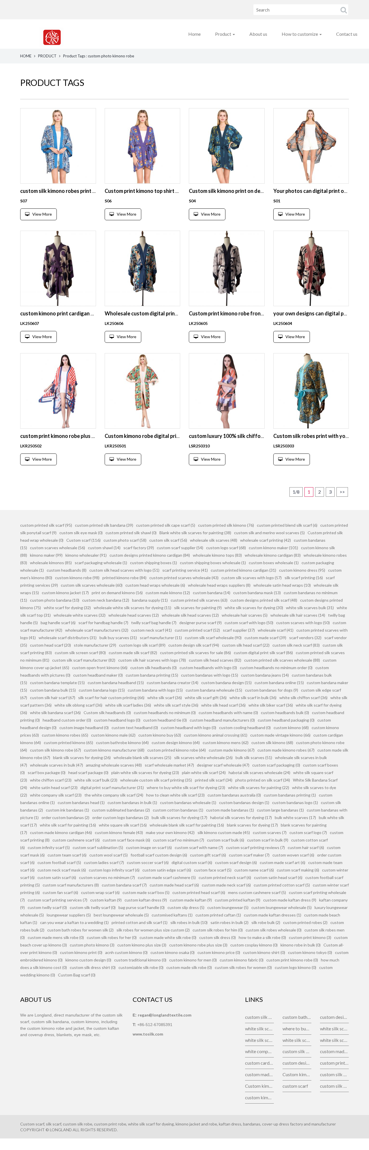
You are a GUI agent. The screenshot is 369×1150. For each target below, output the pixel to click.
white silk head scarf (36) (223, 705)
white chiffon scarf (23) (50, 780)
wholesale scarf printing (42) (265, 540)
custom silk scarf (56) (168, 540)
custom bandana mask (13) (257, 592)
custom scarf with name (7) (199, 847)
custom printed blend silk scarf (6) (287, 525)
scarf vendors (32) (305, 637)
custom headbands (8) (66, 570)
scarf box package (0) (46, 772)
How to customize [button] (300, 34)
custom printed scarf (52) (197, 630)
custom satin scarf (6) (56, 877)
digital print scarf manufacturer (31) (112, 787)
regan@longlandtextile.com (164, 1014)
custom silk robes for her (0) (112, 937)
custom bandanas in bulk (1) (132, 802)
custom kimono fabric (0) (241, 959)
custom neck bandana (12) (105, 600)
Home (194, 34)
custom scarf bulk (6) (225, 839)
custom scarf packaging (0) (276, 765)
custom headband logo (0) (117, 720)
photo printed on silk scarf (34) (262, 780)
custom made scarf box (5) (146, 892)
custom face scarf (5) (212, 869)
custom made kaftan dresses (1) (272, 914)
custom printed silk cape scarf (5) (165, 525)
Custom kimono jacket (297, 1074)
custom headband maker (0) (98, 675)
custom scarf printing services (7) (57, 899)
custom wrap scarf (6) (100, 892)
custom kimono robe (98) (77, 577)
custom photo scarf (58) (124, 540)
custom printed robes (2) (305, 922)
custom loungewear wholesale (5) (281, 907)
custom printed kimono (334, 1063)
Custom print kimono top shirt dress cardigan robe (163, 191)
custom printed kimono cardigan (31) (243, 570)
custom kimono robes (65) (65, 735)
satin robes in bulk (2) (229, 922)
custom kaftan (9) (106, 899)
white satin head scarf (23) (54, 787)
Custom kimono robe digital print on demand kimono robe (171, 436)
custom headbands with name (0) (228, 712)
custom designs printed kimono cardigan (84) (150, 555)
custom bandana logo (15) (102, 690)
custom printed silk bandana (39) (104, 525)
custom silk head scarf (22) (246, 645)
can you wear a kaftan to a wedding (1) (74, 922)
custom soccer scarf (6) (148, 862)
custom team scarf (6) (67, 854)
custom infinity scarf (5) (49, 847)
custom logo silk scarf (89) (142, 645)
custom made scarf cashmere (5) (167, 877)
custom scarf (295, 1086)
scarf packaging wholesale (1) (101, 562)
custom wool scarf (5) (108, 854)
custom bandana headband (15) (116, 682)
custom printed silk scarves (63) (199, 600)
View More (42, 214)
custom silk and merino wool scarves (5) (269, 532)
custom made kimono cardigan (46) (61, 832)
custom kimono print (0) (81, 952)
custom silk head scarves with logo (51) (124, 570)
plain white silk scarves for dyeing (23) (145, 772)
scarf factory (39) (138, 547)
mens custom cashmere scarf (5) (257, 892)
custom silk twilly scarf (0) (93, 907)
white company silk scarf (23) (56, 795)
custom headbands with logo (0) (208, 667)
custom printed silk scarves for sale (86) (195, 652)
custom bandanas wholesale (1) (188, 802)
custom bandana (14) (211, 592)
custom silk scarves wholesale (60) (92, 585)
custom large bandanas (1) (280, 810)
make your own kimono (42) (170, 832)
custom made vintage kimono (334, 1051)
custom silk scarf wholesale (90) (213, 637)
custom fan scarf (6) (60, 892)
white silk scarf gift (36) (206, 697)
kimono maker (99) (46, 555)
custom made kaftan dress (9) (289, 899)
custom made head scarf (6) (174, 884)
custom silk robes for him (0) (218, 929)
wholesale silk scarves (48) (213, 540)
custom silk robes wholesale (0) (274, 929)
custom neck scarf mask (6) (61, 869)
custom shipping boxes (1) (153, 562)
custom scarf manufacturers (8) (71, 884)
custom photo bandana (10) (54, 600)
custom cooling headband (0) (245, 727)
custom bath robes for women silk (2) (80, 929)
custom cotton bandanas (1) (178, 810)
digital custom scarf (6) (192, 862)
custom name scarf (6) (254, 869)
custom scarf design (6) (236, 862)
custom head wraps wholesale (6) (155, 585)
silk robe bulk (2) (265, 922)
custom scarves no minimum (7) (107, 877)
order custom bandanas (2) (65, 817)
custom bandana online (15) (279, 682)
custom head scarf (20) (50, 645)
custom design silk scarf (334, 1017)
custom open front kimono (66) (99, 667)
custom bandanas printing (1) (290, 795)
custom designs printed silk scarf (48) (263, 600)
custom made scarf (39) (265, 637)
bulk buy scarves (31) (118, 637)
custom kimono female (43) (119, 832)
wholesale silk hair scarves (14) (297, 615)
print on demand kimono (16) (117, 592)
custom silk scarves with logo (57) (251, 577)
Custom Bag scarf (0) (76, 974)
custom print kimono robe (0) (292, 959)
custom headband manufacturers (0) (222, 720)
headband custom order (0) (67, 720)
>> (342, 491)
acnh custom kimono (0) (126, 952)
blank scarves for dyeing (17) (252, 824)
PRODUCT (47, 56)
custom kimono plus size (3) (141, 944)
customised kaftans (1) (172, 914)
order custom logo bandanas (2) (120, 817)
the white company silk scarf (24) (113, 795)
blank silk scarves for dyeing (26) (82, 757)
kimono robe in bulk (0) (300, 944)
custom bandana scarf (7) (124, 884)
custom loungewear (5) (227, 907)
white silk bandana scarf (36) (55, 712)
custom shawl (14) (104, 547)
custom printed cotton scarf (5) (282, 884)
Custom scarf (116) (83, 540)
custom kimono (259, 1097)
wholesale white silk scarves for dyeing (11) (132, 607)
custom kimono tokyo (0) (310, 952)
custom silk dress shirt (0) (93, 967)
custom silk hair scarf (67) (52, 697)
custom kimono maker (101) (273, 547)
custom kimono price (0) (218, 952)
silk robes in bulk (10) (189, 922)
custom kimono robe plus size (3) (198, 944)
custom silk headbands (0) (153, 667)
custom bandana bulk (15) (53, 690)
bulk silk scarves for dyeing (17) (179, 817)
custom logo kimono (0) (295, 967)
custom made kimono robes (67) (286, 750)
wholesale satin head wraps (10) (282, 585)
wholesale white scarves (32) (80, 615)
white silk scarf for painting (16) (68, 824)
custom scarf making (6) (298, 869)
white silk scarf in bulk (297, 1040)
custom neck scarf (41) (151, 630)
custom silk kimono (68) (272, 742)
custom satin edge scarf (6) (166, 869)
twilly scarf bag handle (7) (153, 622)
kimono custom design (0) (88, 959)
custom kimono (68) (291, 727)
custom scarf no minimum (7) (178, 839)
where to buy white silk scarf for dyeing (297, 1028)
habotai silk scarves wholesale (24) (259, 772)
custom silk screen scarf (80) (80, 652)
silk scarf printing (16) (304, 577)
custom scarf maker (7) (249, 854)
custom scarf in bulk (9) (267, 839)
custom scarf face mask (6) (126, 839)
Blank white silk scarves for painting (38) (195, 532)
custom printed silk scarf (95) (46, 525)
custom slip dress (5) (185, 907)
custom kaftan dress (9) (146, 899)
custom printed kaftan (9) (237, 899)
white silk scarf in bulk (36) (252, 697)
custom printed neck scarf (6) (225, 877)
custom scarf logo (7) (308, 832)
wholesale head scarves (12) (133, 615)
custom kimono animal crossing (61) (215, 735)
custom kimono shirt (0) (264, 952)
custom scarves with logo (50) (303, 622)
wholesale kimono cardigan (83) (273, 555)
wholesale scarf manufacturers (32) (96, 630)
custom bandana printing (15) (152, 675)
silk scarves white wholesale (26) (203, 757)
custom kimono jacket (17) (65, 592)
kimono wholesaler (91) (86, 555)
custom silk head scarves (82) (215, 660)
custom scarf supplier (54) (180, 547)
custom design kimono (297, 1063)
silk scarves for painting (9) (198, 607)
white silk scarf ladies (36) (128, 705)
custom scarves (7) (270, 832)
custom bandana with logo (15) (155, 690)
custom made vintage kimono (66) (280, 735)
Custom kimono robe (259, 1086)
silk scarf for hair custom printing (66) (111, 697)
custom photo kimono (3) (92, 944)
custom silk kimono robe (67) (55, 750)
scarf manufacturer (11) (161, 637)
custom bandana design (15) (226, 682)
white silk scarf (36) (164, 697)
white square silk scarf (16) (123, 824)
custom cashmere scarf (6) (76, 839)
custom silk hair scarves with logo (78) (152, 660)
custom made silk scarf (259, 1074)
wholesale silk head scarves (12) (190, 615)
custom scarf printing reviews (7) (255, 847)
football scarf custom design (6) (159, 854)
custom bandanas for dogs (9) (271, 690)
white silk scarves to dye (334, 1040)
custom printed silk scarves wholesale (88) (282, 660)
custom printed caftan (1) (218, 914)
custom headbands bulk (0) (285, 712)
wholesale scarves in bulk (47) (56, 765)
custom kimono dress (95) (302, 570)
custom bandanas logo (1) (295, 802)
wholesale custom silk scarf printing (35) (156, 780)
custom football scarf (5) (59, 862)
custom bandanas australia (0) (234, 795)
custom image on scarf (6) (149, 847)
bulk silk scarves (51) (254, 757)
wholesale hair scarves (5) (245, 615)
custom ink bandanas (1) (67, 810)
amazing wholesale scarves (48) (114, 765)
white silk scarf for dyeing (334, 1028)
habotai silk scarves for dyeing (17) (241, 817)
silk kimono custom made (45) (223, 832)
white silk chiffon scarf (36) (303, 697)
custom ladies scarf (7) (104, 862)
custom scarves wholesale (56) (57, 547)
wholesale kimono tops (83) (217, 555)
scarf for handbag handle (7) (103, 622)
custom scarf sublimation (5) (98, 847)
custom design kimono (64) (176, 742)
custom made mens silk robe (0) (56, 937)
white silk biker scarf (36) (270, 705)
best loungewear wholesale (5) (121, 914)
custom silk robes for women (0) (243, 967)
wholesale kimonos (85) (51, 562)
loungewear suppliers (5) (69, 914)
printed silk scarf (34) (213, 780)
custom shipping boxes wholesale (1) (213, 562)
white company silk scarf (259, 1051)
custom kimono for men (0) (193, 959)
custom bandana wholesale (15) (214, 690)
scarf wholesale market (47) (169, 765)
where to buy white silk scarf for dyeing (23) (186, 787)
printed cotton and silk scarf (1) (139, 922)
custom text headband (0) (135, 727)
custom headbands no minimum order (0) (276, 667)
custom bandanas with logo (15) (209, 675)
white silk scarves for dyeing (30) (254, 607)
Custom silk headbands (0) (107, 712)
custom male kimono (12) (168, 592)
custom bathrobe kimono (297, 1017)
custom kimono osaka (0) (172, 952)
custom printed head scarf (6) (198, 892)
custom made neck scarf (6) (226, 884)
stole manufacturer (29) (95, 645)
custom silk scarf (259, 1017)
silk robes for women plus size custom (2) (153, 929)
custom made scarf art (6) (282, 862)
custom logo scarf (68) (226, 547)
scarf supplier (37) (239, 630)
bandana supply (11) (150, 600)
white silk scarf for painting (259, 1040)
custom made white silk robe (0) (168, 937)
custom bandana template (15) (57, 682)
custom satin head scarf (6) (278, 877)
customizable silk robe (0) (140, 967)
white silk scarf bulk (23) (95, 780)
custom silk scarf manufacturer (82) (83, 660)
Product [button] (223, 34)
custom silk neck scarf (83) (296, 645)
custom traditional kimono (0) (140, 959)
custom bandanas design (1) (244, 802)
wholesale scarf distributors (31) (68, 637)
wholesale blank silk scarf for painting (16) (187, 824)
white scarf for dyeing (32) (67, 607)
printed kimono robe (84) (124, 577)
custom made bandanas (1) (230, 810)
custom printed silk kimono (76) (226, 525)
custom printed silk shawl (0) (131, 532)
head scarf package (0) (88, 772)
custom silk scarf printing (297, 1051)
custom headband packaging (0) (286, 720)
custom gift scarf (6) (208, 854)
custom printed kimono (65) (68, 742)
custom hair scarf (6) (306, 847)
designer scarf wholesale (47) (223, 765)
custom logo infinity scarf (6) (114, 869)
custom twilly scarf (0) (47, 907)
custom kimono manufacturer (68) (114, 750)
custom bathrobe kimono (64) (122, 742)
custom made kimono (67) (232, 750)
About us (258, 34)
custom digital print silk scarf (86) (263, 652)
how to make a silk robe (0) (262, 937)
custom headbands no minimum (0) (165, 712)
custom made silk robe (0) (189, 967)
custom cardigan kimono (259, 1063)
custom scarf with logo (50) (249, 622)
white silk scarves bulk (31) (310, 607)
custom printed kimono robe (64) (176, 750)
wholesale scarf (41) (275, 630)
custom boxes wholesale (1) (274, 562)
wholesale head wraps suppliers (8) (219, 585)
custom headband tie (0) (165, 720)
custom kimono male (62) (113, 735)
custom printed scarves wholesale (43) (184, 577)
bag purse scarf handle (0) (141, 907)
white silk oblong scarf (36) (78, 705)
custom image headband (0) (84, 727)
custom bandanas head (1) (81, 802)
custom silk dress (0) (217, 937)
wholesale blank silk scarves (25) (142, 757)
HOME (25, 56)
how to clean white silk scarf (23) (175, 795)
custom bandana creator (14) (172, 682)
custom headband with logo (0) (188, 727)
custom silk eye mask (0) (81, 532)
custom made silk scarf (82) (133, 652)
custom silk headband (334, 1074)
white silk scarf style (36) (176, 705)
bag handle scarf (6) (58, 622)
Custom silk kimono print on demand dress (238, 191)
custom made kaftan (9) (191, 899)
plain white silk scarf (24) (204, 772)
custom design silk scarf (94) (193, 645)
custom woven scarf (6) (293, 854)
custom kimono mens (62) (225, 742)
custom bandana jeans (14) (265, 675)
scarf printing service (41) (185, 570)
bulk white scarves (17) (295, 817)
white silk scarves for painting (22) (258, 787)
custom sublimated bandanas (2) (121, 810)
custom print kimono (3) (310, 937)
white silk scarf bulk (259, 1028)
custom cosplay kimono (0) (254, 944)
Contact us (346, 34)
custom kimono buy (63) (159, 735)
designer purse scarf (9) (200, 622)
